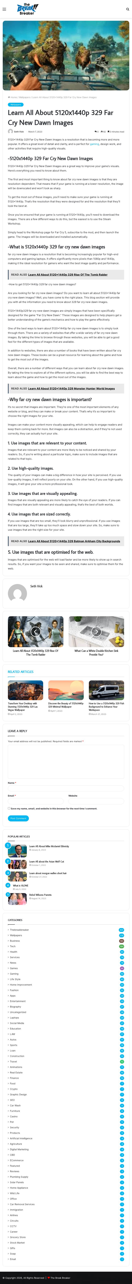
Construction (17, 1056)
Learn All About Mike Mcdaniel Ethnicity (49, 846)
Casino (14, 1116)
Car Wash (15, 1105)
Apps (12, 995)
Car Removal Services (22, 1204)
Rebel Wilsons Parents (40, 894)
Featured (15, 1165)
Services (15, 957)
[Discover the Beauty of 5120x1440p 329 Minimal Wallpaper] (66, 690)
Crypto (14, 1089)
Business (15, 940)
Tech (12, 946)
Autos (13, 1039)
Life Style (15, 979)
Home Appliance (19, 1187)
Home (13, 97)
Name (12, 782)
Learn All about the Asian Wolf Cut (46, 861)
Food (12, 1083)
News (13, 962)
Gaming (14, 973)
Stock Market (17, 1242)
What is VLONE (20, 885)
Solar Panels (17, 1182)
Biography (15, 1006)
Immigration (16, 1209)
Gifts (12, 1248)
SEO (12, 1100)
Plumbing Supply (19, 1176)
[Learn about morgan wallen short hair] (17, 876)
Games (14, 968)
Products (15, 1133)
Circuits (14, 1220)
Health (13, 951)
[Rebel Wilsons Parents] (17, 899)
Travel (13, 1061)
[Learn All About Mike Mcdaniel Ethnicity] (17, 851)
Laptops (14, 1017)
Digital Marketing (19, 1149)
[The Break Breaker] (26, 9)
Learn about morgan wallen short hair (48, 873)
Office (13, 1198)
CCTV (13, 1226)
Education (15, 1028)
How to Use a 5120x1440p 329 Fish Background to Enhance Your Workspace (106, 706)
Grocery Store (18, 1237)
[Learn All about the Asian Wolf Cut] (17, 864)
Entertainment (18, 1001)
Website (72, 795)
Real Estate (16, 1072)
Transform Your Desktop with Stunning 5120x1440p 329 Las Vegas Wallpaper (23, 706)
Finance (14, 1078)
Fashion (14, 990)
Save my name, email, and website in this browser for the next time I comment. (54, 808)
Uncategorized (18, 1012)
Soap (13, 1253)
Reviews (14, 1171)
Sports (13, 1045)
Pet (12, 1122)
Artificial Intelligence (21, 1138)
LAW (12, 1034)
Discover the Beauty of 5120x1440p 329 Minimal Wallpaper (66, 705)
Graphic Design (18, 1094)
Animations (16, 1067)
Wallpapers (24, 97)
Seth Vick (19, 131)
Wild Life (14, 1193)
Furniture (15, 1111)
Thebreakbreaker (19, 929)
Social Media (17, 1023)
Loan (12, 1050)
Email (12, 795)
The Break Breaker (60, 1277)
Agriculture (16, 1143)
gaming (94, 144)
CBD (12, 1154)
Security (14, 1127)
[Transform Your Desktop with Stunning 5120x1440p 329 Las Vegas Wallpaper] (25, 690)
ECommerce (17, 1160)
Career (14, 1231)
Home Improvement (21, 984)
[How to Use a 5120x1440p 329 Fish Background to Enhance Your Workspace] (106, 690)
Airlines (14, 1215)
